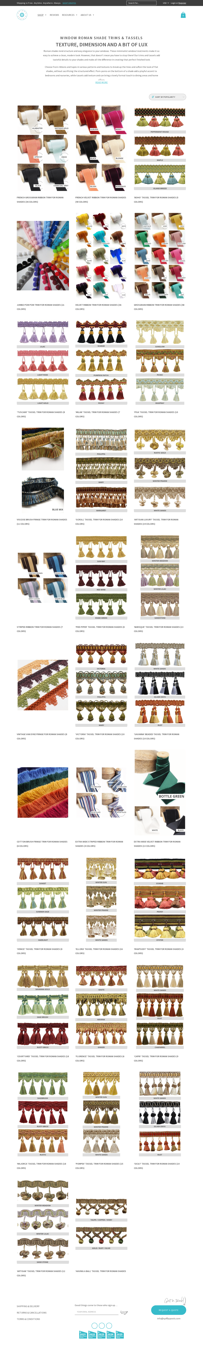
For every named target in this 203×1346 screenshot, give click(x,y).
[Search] (159, 3)
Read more (101, 82)
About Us (86, 14)
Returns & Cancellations (32, 1312)
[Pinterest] (102, 1326)
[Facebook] (94, 1326)
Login (173, 3)
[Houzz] (109, 1326)
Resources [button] (68, 14)
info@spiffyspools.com (168, 1318)
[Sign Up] (124, 1312)
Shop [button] (41, 14)
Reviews (54, 14)
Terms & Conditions (28, 1319)
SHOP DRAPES (69, 3)
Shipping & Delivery (28, 1306)
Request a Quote (168, 1310)
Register (182, 3)
